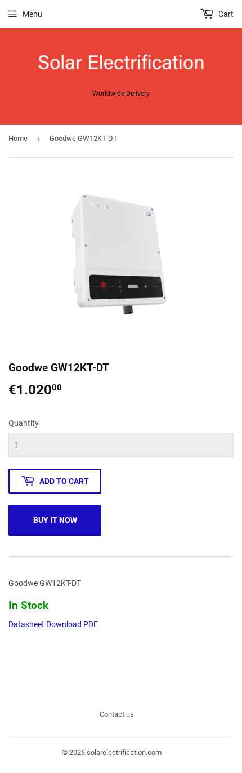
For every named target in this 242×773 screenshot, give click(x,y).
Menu (32, 14)
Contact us (117, 714)
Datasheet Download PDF (53, 624)
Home (18, 138)
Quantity (23, 423)
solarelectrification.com (124, 752)
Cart (225, 14)
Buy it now (55, 520)
